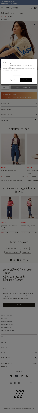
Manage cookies (17, 74)
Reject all (12, 80)
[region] (19, 72)
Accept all (25, 80)
